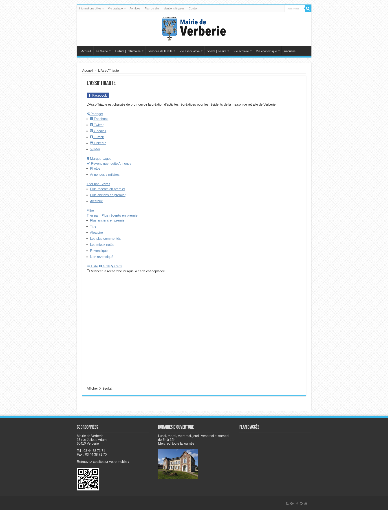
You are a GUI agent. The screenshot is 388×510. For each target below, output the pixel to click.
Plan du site (152, 8)
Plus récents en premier (107, 189)
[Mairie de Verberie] (194, 28)
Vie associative (190, 51)
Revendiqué (99, 251)
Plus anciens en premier (108, 195)
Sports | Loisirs (216, 51)
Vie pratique (115, 8)
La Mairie (102, 51)
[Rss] (287, 503)
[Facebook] (297, 503)
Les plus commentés (105, 238)
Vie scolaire (241, 51)
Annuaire (289, 51)
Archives (135, 8)
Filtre (90, 210)
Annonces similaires (105, 174)
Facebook (100, 119)
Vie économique (266, 51)
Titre (93, 226)
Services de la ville (160, 51)
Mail (96, 149)
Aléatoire (96, 201)
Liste (94, 266)
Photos (95, 168)
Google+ (99, 131)
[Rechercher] (308, 8)
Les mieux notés (102, 244)
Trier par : (98, 184)
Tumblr (98, 137)
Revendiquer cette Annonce (110, 163)
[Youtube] (306, 503)
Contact (193, 8)
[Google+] (292, 503)
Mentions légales (173, 8)
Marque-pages (100, 158)
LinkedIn (99, 143)
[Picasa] (301, 503)
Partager (96, 114)
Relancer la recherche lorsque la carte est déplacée (127, 271)
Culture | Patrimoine (128, 51)
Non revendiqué (101, 257)
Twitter (98, 125)
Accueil (86, 51)
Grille (106, 266)
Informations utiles (90, 8)
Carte (117, 266)
